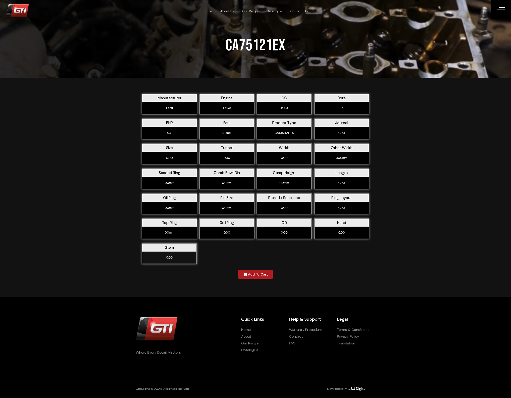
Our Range (250, 11)
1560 (284, 108)
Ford (169, 108)
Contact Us (299, 11)
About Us (227, 11)
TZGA (227, 108)
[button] (255, 274)
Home (207, 11)
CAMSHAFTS (284, 133)
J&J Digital (357, 388)
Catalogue (274, 11)
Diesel (226, 133)
